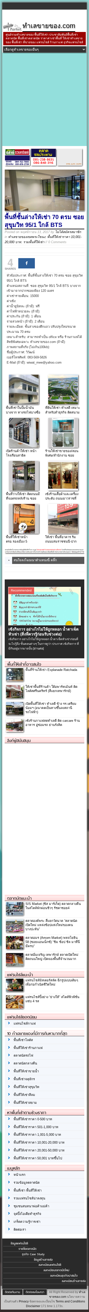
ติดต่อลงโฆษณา (35, 1292)
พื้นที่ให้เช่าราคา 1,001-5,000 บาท (37, 1134)
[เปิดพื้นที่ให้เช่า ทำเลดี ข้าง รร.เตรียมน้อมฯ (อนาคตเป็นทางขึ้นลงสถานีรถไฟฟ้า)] (14, 714)
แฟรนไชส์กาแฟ (25, 1023)
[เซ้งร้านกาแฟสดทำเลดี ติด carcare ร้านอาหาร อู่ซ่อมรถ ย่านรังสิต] (14, 731)
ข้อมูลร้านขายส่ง (43, 1259)
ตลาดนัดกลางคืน (25, 1063)
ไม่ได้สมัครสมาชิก (68, 232)
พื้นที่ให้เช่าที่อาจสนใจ (24, 664)
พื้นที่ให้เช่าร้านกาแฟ (28, 1048)
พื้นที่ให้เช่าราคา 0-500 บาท (33, 1119)
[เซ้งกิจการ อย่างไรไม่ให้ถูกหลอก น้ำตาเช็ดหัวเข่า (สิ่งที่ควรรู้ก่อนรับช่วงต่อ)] (44, 624)
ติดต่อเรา (20, 1229)
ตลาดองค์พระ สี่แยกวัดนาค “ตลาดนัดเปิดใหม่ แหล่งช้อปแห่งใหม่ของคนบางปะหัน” (51, 925)
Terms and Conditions (70, 1301)
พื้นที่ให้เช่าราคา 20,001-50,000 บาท (39, 1150)
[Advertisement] (44, 99)
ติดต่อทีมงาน (12, 1292)
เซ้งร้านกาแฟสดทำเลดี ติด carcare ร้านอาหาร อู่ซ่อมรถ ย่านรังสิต (52, 723)
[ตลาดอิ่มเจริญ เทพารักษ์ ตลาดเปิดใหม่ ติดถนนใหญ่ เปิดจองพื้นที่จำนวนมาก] (14, 965)
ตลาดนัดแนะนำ (19, 898)
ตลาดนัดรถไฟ (23, 1055)
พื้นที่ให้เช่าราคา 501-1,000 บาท (36, 1127)
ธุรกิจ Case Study (33, 1254)
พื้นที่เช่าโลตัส (23, 1040)
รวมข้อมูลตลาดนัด (27, 1182)
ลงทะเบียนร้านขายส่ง (74, 1281)
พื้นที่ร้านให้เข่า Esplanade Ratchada (51, 670)
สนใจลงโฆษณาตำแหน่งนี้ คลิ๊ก (35, 560)
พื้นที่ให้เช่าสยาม (25, 1103)
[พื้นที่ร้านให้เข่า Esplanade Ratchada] (14, 680)
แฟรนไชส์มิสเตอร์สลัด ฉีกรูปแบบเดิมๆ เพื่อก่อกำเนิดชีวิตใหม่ (51, 982)
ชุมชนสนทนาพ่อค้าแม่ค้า (31, 1206)
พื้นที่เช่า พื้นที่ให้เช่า (28, 1190)
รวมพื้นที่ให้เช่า (33, 242)
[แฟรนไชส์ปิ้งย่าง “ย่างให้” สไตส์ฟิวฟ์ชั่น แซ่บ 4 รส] (14, 1007)
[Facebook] (26, 263)
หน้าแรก (19, 1175)
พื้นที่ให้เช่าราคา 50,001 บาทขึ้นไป (38, 1158)
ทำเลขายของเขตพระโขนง (26, 237)
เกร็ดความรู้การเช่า (27, 1222)
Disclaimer (33, 1306)
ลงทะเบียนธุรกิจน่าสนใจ (64, 1275)
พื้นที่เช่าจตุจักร (24, 1079)
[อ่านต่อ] (38, 648)
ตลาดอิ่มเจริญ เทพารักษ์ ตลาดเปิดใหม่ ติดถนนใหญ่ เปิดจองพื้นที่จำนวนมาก (51, 957)
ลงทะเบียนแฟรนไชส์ (50, 1264)
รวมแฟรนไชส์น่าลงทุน (29, 1198)
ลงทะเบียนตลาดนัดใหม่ (56, 1270)
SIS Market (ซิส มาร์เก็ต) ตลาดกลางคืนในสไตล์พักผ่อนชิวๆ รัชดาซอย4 (53, 906)
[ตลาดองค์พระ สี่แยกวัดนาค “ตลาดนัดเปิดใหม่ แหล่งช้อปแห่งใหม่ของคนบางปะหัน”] (14, 931)
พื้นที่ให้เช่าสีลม (24, 1095)
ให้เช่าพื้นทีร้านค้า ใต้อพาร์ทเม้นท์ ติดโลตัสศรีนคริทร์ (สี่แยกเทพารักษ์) (51, 689)
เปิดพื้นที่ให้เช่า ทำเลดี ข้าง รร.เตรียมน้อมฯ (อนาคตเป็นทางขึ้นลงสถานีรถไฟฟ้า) (50, 708)
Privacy (24, 1301)
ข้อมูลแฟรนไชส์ (19, 1243)
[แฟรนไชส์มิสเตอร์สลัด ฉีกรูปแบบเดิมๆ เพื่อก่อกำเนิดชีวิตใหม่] (14, 990)
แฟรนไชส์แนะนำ (20, 974)
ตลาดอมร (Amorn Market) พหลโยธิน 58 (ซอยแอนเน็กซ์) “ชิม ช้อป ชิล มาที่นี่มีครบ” (52, 942)
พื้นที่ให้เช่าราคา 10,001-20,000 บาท (39, 1142)
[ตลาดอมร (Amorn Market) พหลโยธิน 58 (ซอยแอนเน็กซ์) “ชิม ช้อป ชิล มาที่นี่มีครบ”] (14, 948)
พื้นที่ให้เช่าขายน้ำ (26, 1071)
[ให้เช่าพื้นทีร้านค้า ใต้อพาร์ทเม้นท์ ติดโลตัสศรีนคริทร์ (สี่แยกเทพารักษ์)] (14, 697)
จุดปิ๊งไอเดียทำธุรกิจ (27, 1214)
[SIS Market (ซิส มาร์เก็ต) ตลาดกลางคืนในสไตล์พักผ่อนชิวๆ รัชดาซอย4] (14, 914)
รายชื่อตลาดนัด (27, 1248)
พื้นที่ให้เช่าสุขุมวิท (26, 1087)
